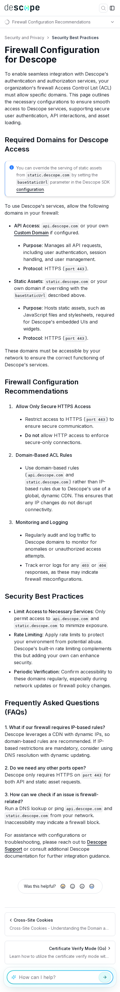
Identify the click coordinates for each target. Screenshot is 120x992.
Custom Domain (31, 232)
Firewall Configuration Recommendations (42, 386)
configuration (30, 189)
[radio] (63, 886)
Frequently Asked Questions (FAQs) (52, 707)
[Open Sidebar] (112, 8)
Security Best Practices (44, 596)
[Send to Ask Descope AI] (105, 977)
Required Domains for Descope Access (56, 144)
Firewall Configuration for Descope (52, 55)
